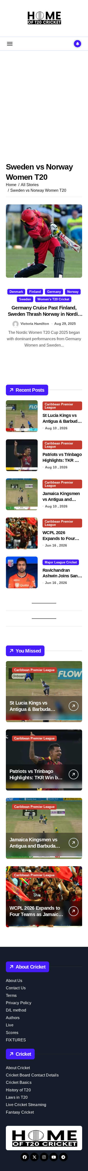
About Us (14, 981)
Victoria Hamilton (35, 324)
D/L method (16, 1010)
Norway (72, 292)
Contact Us (16, 988)
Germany (54, 292)
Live (9, 1025)
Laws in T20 (17, 1097)
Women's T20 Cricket (53, 299)
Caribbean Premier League (59, 405)
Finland (35, 292)
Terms (11, 995)
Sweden (25, 299)
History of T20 (18, 1090)
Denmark (16, 292)
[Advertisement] (44, 100)
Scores (12, 1033)
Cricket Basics (19, 1082)
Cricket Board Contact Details (32, 1075)
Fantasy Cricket (20, 1112)
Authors (13, 1018)
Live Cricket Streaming (26, 1105)
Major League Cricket (61, 562)
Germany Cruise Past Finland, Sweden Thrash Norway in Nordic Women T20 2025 (44, 314)
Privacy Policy (18, 1003)
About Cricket (18, 1068)
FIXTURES (16, 1040)
